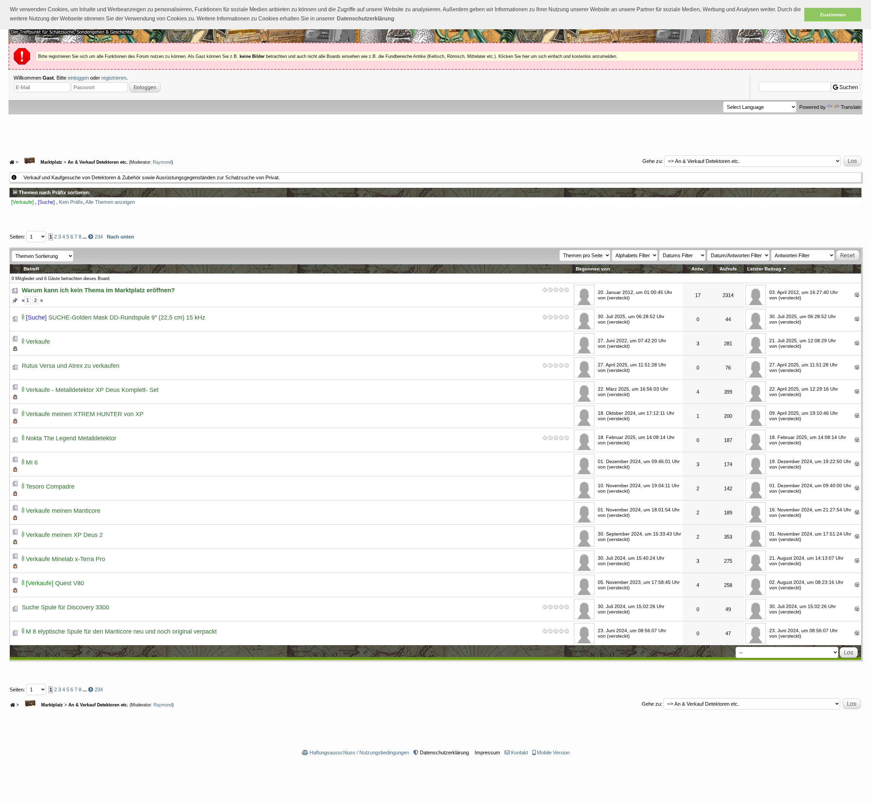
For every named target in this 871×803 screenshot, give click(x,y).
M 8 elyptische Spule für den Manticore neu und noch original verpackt (121, 631)
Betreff (31, 269)
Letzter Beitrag (765, 269)
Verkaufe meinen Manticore (63, 510)
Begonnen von (593, 269)
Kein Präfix (71, 202)
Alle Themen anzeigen (110, 202)
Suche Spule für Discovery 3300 (65, 607)
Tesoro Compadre (50, 486)
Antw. (697, 269)
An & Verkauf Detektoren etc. (98, 162)
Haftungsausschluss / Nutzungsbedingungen (359, 752)
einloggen (78, 78)
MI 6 (32, 462)
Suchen (848, 87)
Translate (851, 107)
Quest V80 (69, 583)
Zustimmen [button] (833, 14)
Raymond (162, 162)
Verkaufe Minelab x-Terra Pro (65, 559)
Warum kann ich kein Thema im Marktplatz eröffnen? (98, 290)
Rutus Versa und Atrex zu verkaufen (70, 365)
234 (99, 237)
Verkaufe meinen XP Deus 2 (64, 534)
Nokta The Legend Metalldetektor (71, 438)
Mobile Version (553, 752)
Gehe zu (651, 161)
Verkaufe (38, 341)
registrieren (113, 78)
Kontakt (519, 752)
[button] (365, 19)
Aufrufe (728, 269)
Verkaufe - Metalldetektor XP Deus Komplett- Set (92, 390)
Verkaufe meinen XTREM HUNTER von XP (85, 414)
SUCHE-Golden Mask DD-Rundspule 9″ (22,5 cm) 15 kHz (126, 317)
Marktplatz (50, 162)
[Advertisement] (435, 133)
